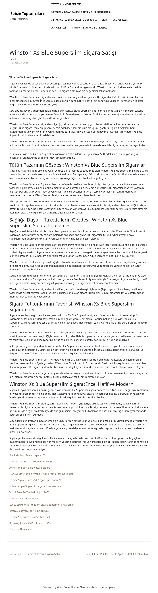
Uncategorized (27, 529)
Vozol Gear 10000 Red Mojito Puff (28, 492)
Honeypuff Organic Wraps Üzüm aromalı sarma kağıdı (41, 474)
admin (14, 59)
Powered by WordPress (56, 587)
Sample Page (120, 19)
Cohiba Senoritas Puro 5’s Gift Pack (29, 517)
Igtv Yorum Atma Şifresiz (66, 4)
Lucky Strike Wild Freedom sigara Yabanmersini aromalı (41, 504)
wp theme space (105, 587)
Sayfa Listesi (58, 27)
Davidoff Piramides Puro (23, 498)
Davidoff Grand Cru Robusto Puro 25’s (31, 461)
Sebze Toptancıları (27, 13)
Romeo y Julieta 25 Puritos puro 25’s (30, 523)
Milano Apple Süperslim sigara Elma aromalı (35, 486)
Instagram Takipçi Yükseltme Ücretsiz (74, 19)
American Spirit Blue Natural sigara (29, 467)
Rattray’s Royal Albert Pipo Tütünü (29, 511)
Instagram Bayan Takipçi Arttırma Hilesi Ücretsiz (80, 11)
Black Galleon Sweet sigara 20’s (27, 455)
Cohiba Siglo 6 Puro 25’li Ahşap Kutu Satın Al (35, 480)
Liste (105, 19)
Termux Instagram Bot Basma (89, 27)
